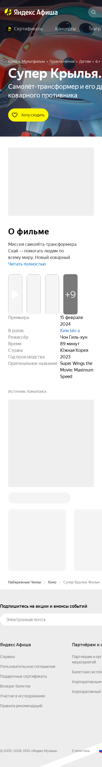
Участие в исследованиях (22, 613)
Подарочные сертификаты (23, 593)
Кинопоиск (37, 391)
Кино (52, 499)
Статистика (80, 668)
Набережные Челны (24, 499)
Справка (7, 574)
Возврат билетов (15, 603)
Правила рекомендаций (21, 623)
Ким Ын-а (70, 330)
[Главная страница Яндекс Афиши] (8, 12)
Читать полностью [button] (27, 264)
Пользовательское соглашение (27, 584)
